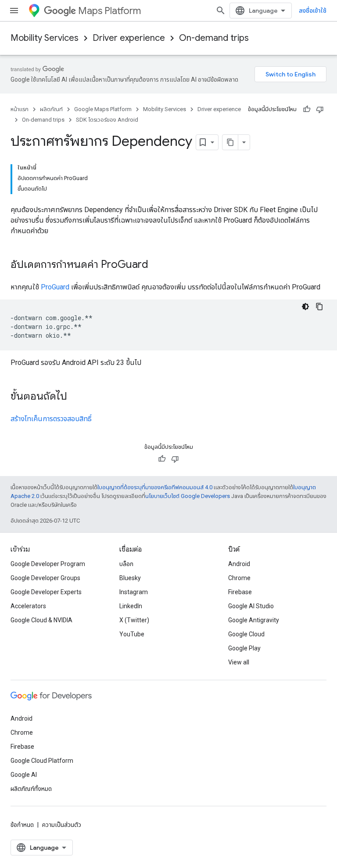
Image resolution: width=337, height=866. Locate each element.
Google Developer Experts (46, 591)
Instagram (133, 591)
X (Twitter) (134, 620)
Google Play (244, 648)
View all (238, 662)
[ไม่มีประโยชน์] (319, 109)
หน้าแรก (20, 109)
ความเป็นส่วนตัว (61, 824)
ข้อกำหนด (22, 824)
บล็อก (126, 563)
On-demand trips (214, 37)
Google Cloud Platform (42, 760)
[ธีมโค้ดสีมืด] (305, 306)
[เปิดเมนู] (14, 10)
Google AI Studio (251, 606)
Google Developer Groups (45, 577)
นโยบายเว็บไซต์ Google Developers (187, 496)
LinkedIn (130, 606)
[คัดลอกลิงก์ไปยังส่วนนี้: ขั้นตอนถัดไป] (76, 397)
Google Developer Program (48, 563)
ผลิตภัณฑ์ (51, 109)
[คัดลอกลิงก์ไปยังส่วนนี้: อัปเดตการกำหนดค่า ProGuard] (157, 265)
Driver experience (129, 37)
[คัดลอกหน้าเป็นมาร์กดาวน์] (230, 142)
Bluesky (130, 577)
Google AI (24, 774)
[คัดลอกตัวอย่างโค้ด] (319, 306)
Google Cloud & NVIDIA (41, 620)
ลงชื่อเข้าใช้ (312, 10)
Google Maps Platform (103, 109)
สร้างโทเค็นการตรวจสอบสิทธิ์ (51, 419)
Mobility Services (45, 37)
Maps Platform (109, 11)
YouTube (131, 634)
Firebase (240, 591)
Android (239, 563)
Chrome (239, 577)
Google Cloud (246, 634)
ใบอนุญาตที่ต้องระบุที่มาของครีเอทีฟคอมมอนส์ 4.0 (154, 487)
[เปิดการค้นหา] (220, 10)
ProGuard (55, 287)
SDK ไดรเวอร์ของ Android (107, 119)
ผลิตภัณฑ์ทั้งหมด (31, 788)
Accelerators (28, 606)
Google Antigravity (253, 620)
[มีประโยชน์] (306, 109)
